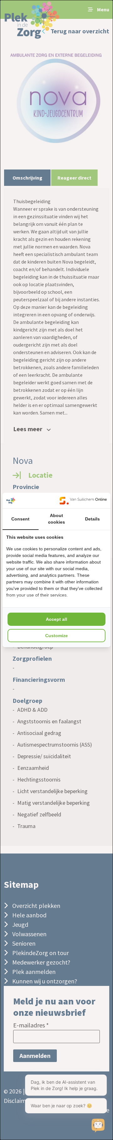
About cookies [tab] (56, 519)
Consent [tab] (20, 518)
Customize (56, 635)
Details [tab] (92, 518)
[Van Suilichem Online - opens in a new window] (83, 500)
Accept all (56, 619)
